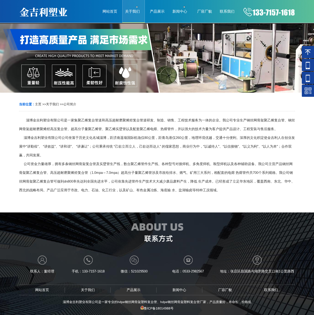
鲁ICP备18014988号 (159, 308)
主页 (38, 104)
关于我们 (52, 104)
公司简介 (69, 104)
